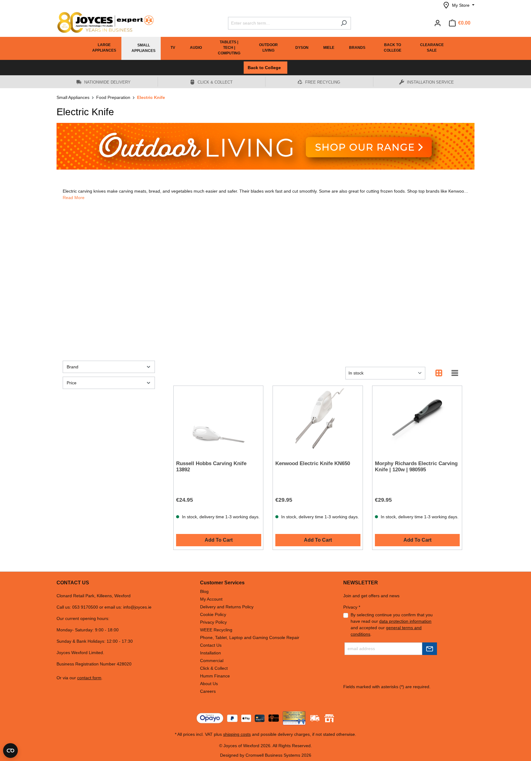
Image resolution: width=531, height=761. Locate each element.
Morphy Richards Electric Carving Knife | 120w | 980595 (416, 467)
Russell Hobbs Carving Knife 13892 (211, 467)
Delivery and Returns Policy (227, 606)
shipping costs (237, 734)
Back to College (265, 67)
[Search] (343, 23)
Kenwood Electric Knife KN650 (312, 463)
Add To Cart (219, 540)
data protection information (405, 621)
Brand (72, 366)
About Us (209, 683)
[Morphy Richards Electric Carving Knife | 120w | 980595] (417, 419)
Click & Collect (214, 668)
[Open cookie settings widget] (10, 750)
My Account (211, 599)
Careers (208, 691)
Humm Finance (215, 675)
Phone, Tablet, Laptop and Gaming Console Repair (249, 637)
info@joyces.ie (137, 607)
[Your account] (437, 23)
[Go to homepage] (103, 22)
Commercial (211, 660)
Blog (204, 591)
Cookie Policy (213, 614)
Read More (74, 197)
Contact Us (211, 645)
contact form (89, 677)
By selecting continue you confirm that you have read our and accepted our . (392, 624)
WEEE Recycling (216, 629)
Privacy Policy (213, 622)
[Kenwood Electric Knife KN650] (317, 419)
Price (72, 382)
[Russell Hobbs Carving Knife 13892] (218, 419)
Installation (210, 652)
